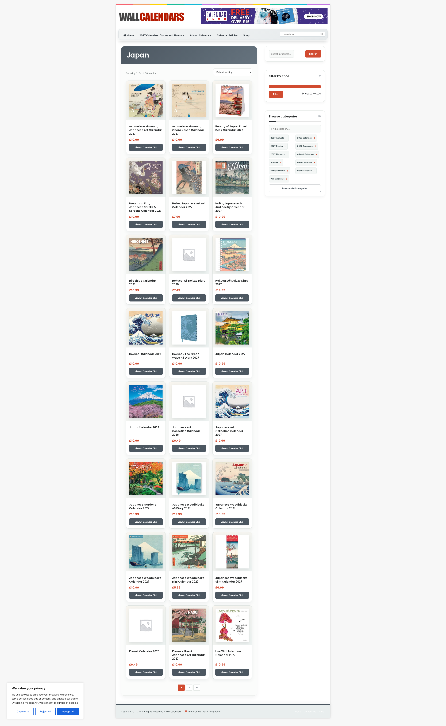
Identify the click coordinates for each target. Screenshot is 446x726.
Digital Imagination (211, 711)
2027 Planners (277, 154)
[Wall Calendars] (151, 17)
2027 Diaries (277, 146)
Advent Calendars (200, 35)
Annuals (274, 162)
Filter (276, 94)
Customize (23, 711)
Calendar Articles (227, 35)
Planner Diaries (304, 170)
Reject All (45, 711)
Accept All (68, 711)
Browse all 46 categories (294, 188)
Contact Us (310, 711)
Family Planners (278, 170)
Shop (246, 35)
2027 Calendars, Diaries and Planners (161, 35)
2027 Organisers (305, 146)
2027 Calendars (304, 138)
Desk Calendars (304, 162)
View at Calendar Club (146, 147)
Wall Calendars (277, 179)
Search (313, 53)
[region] (45, 701)
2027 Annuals (277, 138)
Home (130, 35)
